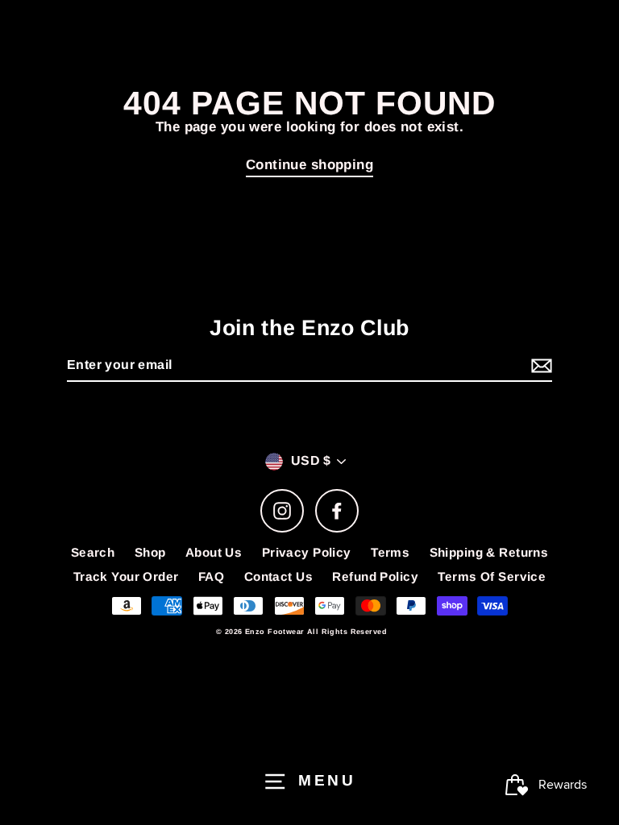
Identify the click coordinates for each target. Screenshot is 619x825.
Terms (390, 552)
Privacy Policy (306, 552)
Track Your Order (126, 576)
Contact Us (278, 576)
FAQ (211, 576)
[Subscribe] (539, 366)
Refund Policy (375, 576)
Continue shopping (309, 164)
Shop (150, 552)
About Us (213, 552)
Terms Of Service (492, 576)
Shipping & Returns (489, 552)
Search (93, 552)
